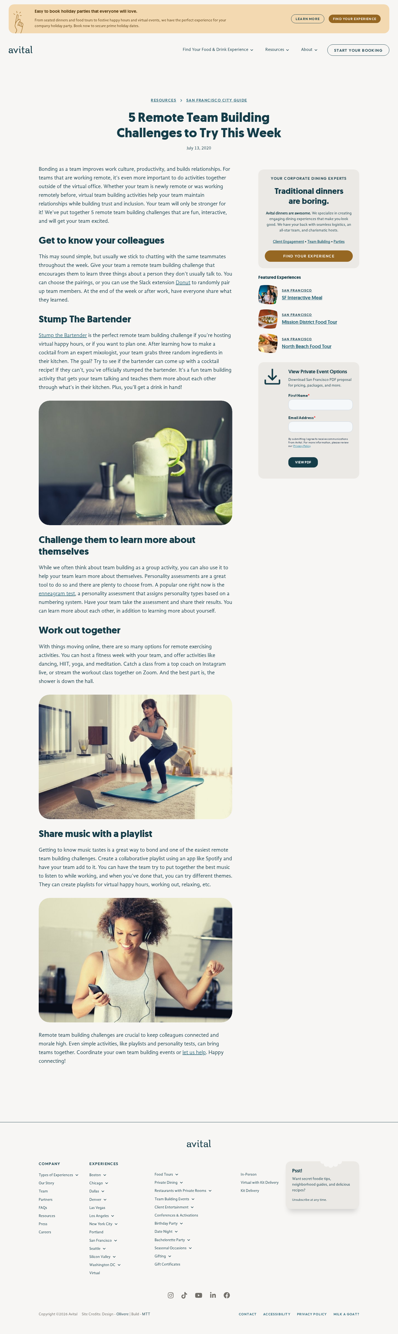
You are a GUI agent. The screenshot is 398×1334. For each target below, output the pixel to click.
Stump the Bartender (63, 335)
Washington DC (102, 1265)
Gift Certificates (167, 1264)
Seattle (94, 1249)
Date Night (163, 1232)
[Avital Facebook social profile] (227, 1296)
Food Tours (164, 1174)
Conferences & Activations (176, 1215)
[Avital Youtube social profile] (199, 1296)
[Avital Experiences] (21, 50)
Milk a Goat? (346, 1314)
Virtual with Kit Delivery (260, 1183)
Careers (45, 1232)
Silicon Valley (99, 1257)
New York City (100, 1224)
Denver (95, 1199)
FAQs (43, 1208)
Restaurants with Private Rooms (180, 1191)
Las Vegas (97, 1208)
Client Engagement (288, 242)
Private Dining (166, 1183)
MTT (146, 1314)
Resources (274, 50)
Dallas (94, 1191)
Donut (183, 283)
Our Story (46, 1183)
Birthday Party (166, 1223)
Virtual (94, 1273)
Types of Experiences (56, 1175)
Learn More (308, 19)
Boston (95, 1175)
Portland (96, 1232)
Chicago (96, 1183)
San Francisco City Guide (216, 100)
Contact (248, 1314)
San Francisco (100, 1240)
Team (43, 1191)
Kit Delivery (250, 1191)
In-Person (249, 1174)
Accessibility (277, 1314)
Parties (339, 242)
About (306, 50)
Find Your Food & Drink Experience (215, 50)
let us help (194, 1052)
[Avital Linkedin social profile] (213, 1296)
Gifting (160, 1256)
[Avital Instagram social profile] (171, 1296)
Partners (46, 1199)
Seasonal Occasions (171, 1248)
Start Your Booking (358, 50)
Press (43, 1224)
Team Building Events (172, 1199)
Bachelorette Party (170, 1240)
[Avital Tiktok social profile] (184, 1296)
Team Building (318, 242)
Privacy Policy (312, 1314)
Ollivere (122, 1314)
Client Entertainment (171, 1207)
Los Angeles (99, 1216)
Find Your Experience (354, 19)
